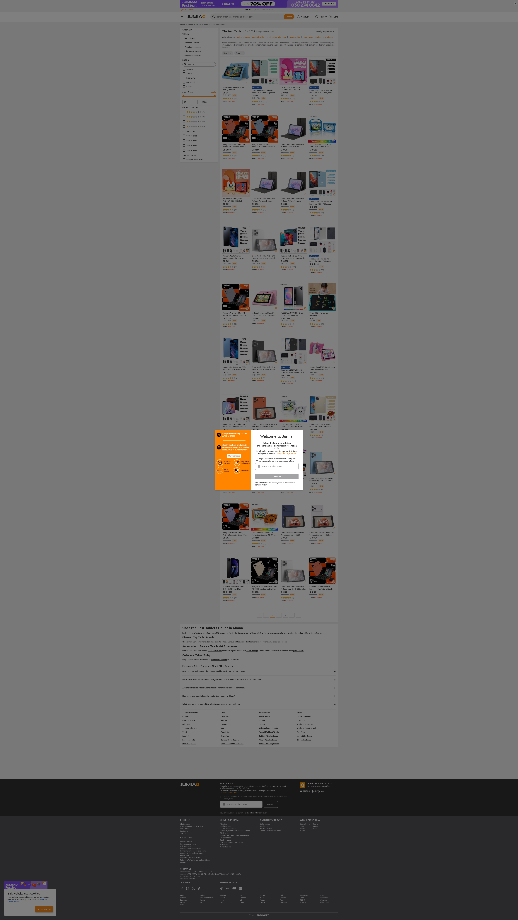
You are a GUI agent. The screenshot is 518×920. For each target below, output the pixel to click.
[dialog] (259, 460)
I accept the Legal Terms (286, 453)
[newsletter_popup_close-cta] (299, 433)
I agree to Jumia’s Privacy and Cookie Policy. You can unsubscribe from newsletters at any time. (277, 460)
